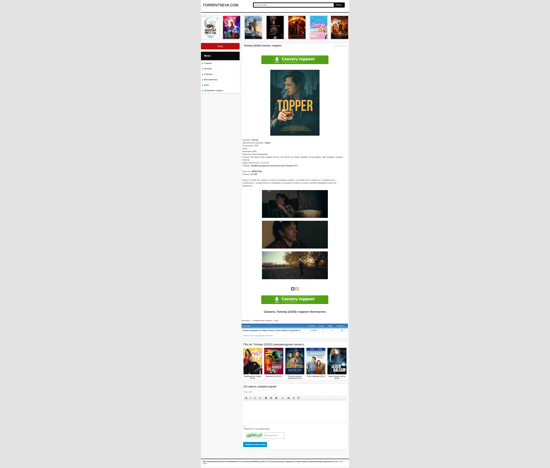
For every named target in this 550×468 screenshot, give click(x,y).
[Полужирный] (246, 398)
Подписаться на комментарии (256, 429)
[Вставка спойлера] (298, 398)
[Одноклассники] (297, 289)
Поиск (339, 5)
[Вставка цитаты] (288, 398)
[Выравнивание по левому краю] (266, 398)
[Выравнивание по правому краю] (276, 398)
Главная (208, 63)
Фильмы (269, 336)
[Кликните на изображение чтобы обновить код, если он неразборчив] (254, 435)
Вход (220, 46)
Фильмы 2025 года (250, 336)
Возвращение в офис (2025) (252, 377)
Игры (206, 85)
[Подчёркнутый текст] (255, 398)
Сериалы (208, 74)
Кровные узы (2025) (274, 376)
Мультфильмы (211, 79)
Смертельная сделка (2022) (336, 377)
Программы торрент (213, 90)
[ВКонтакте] (292, 289)
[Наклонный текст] (251, 398)
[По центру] (271, 398)
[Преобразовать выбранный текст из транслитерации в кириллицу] (293, 398)
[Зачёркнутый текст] (260, 398)
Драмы (262, 336)
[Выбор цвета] (282, 398)
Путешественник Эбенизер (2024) (295, 377)
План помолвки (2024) (316, 376)
